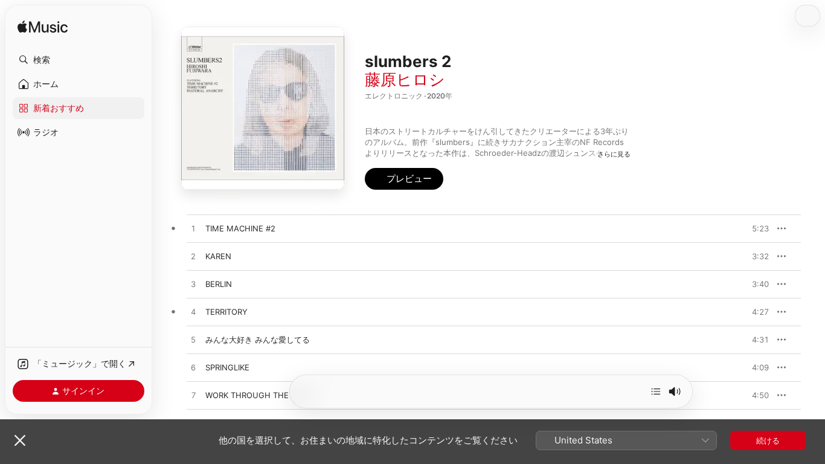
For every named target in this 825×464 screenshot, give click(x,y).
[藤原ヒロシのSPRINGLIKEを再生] (193, 367)
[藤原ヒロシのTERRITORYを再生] (193, 312)
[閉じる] (19, 440)
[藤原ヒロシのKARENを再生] (193, 256)
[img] (43, 27)
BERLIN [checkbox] (218, 284)
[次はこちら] (656, 391)
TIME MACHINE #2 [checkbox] (240, 228)
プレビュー (754, 228)
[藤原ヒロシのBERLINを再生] (193, 284)
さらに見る (614, 154)
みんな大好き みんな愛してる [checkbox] (257, 339)
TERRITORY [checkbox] (226, 312)
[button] (78, 60)
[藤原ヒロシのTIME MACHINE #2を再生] (193, 229)
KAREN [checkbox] (218, 256)
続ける (768, 440)
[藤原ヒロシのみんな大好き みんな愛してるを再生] (193, 340)
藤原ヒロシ (405, 79)
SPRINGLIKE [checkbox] (227, 367)
